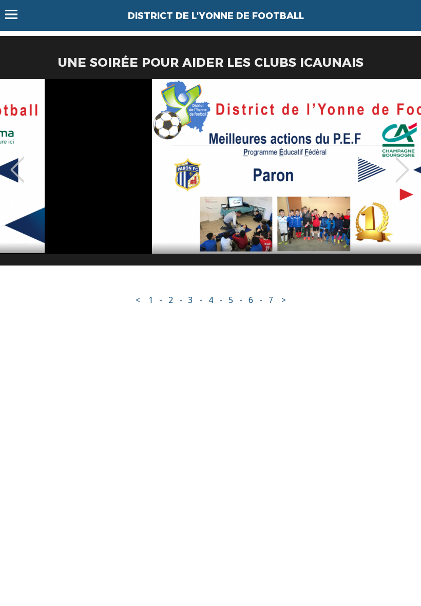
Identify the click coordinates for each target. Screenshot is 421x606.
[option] (210, 176)
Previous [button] (17, 162)
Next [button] (402, 162)
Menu (16, 14)
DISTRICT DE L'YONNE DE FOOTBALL (216, 16)
